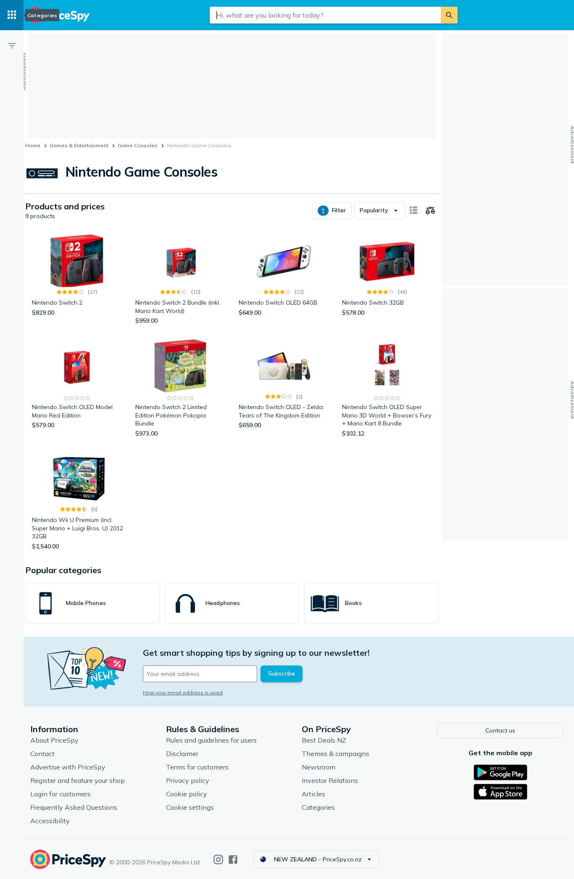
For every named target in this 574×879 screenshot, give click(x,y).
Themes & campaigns (335, 753)
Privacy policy (187, 780)
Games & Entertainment (79, 145)
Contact (42, 753)
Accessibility (50, 820)
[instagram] (218, 859)
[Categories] (12, 15)
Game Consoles (138, 145)
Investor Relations (330, 780)
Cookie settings (190, 807)
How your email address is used (183, 692)
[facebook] (233, 859)
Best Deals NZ (324, 740)
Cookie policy (186, 794)
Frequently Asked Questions (73, 807)
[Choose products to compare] (430, 210)
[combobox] (325, 15)
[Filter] (11, 45)
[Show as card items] (413, 210)
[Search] (449, 15)
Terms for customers (197, 767)
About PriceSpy (54, 740)
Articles (313, 794)
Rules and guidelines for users (211, 740)
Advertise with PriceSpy (67, 767)
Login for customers (60, 794)
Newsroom (318, 767)
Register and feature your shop (77, 780)
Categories (318, 807)
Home (32, 145)
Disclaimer (182, 753)
